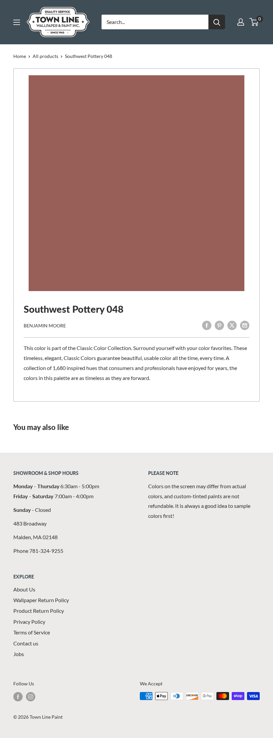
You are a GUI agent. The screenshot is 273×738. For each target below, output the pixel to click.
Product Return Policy (38, 610)
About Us (24, 589)
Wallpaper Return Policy (41, 600)
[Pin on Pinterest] (219, 325)
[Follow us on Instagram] (30, 696)
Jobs (18, 654)
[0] (254, 22)
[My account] (240, 22)
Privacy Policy (29, 621)
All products (45, 56)
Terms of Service (31, 632)
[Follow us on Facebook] (18, 696)
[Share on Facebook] (206, 325)
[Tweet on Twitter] (232, 325)
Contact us (25, 643)
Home (19, 56)
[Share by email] (244, 325)
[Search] (216, 22)
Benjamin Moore (45, 325)
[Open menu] (16, 22)
